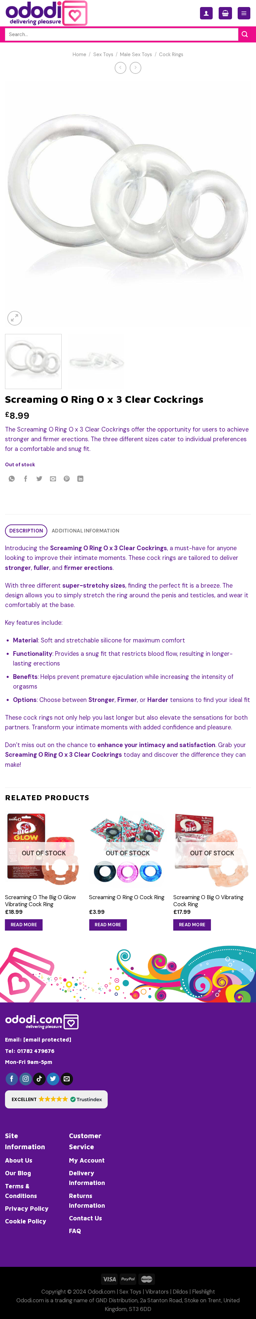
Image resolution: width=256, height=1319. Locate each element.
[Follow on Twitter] (53, 1079)
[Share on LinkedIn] (80, 479)
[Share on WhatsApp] (12, 479)
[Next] (238, 204)
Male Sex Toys (136, 54)
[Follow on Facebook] (12, 1079)
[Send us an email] (67, 1079)
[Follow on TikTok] (39, 1079)
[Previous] (18, 204)
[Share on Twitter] (39, 479)
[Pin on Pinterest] (67, 479)
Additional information (85, 531)
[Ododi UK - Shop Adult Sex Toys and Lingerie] (52, 13)
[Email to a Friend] (53, 479)
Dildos (180, 1291)
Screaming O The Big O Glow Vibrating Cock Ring (40, 901)
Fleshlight (203, 1291)
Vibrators (157, 1291)
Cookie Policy (25, 1221)
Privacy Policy (27, 1208)
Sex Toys (103, 54)
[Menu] (244, 13)
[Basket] (225, 13)
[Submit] (244, 34)
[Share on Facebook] (25, 479)
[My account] (206, 13)
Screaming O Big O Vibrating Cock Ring (208, 901)
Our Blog (18, 1173)
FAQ (75, 1230)
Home (79, 54)
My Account (87, 1160)
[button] (56, 1099)
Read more (24, 925)
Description (26, 531)
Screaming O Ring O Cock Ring (126, 897)
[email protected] (47, 1040)
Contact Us (85, 1218)
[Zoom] (14, 318)
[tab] (26, 530)
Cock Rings (171, 54)
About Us (18, 1160)
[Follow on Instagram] (25, 1079)
